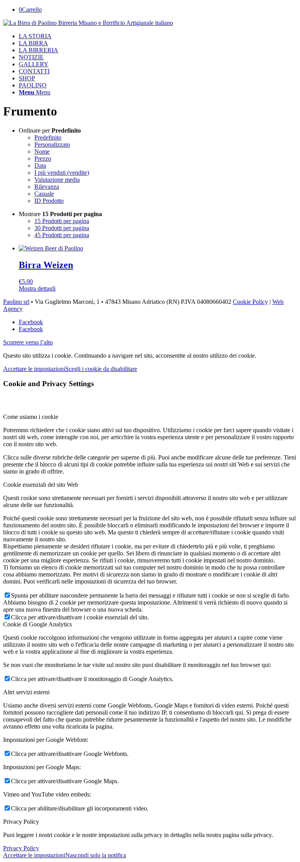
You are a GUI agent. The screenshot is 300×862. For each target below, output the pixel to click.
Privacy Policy (21, 848)
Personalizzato (52, 144)
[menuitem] (158, 36)
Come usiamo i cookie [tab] (30, 416)
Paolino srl (16, 301)
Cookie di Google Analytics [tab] (37, 624)
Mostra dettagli (37, 288)
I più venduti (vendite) (61, 172)
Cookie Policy (250, 301)
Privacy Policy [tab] (21, 821)
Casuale (44, 193)
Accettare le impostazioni (34, 368)
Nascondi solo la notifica (95, 855)
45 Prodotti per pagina (61, 235)
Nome (42, 151)
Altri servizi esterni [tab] (26, 692)
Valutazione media (57, 179)
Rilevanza (46, 186)
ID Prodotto (49, 200)
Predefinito (47, 137)
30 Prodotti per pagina (61, 228)
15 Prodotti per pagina (61, 221)
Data (40, 165)
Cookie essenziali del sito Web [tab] (40, 484)
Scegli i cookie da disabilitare (101, 368)
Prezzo (42, 158)
